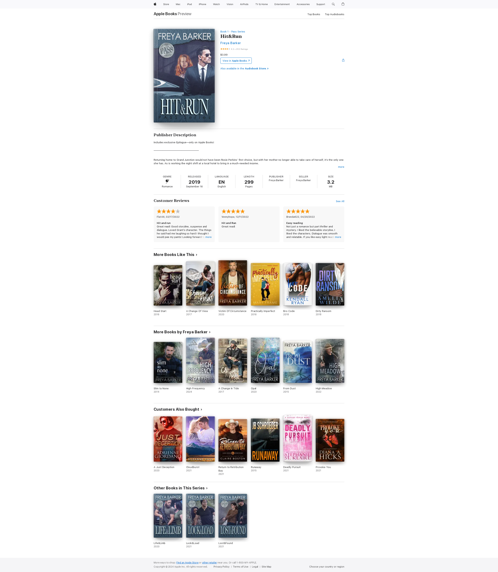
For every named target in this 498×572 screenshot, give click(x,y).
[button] (333, 4)
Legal (255, 566)
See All (340, 201)
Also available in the (243, 68)
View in (235, 60)
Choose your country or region (326, 566)
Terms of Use (240, 566)
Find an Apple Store (187, 562)
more (341, 166)
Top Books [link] (313, 14)
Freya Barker (230, 43)
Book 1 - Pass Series (232, 31)
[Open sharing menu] (343, 60)
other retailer (209, 562)
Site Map (266, 566)
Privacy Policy (221, 566)
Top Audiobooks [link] (334, 14)
